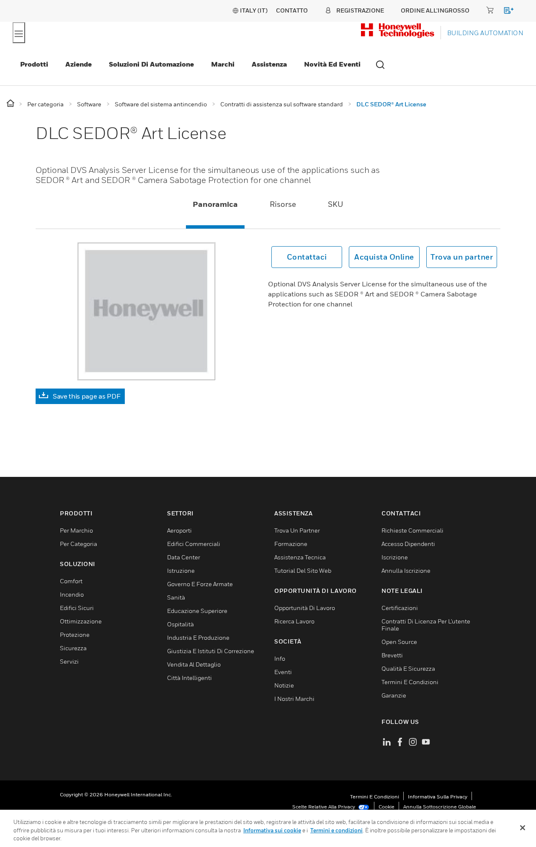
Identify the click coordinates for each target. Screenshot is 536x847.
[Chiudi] (522, 828)
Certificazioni (399, 607)
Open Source (399, 641)
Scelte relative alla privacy (324, 806)
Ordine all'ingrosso (435, 10)
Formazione (290, 543)
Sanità (176, 597)
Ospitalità (180, 624)
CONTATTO (292, 10)
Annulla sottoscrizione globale (439, 806)
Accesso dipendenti (408, 543)
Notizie (284, 685)
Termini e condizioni (374, 796)
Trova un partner (461, 256)
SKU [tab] (335, 204)
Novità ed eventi (332, 64)
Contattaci (307, 256)
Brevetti (392, 655)
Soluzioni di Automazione (151, 64)
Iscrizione (394, 557)
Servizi (69, 661)
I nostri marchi (294, 698)
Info (279, 658)
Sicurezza (73, 647)
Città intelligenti (189, 677)
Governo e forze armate (200, 583)
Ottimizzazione (81, 621)
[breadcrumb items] (11, 103)
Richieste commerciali (412, 530)
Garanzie (393, 695)
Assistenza (269, 64)
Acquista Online (384, 256)
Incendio (72, 594)
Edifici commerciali (193, 543)
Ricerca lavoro (294, 621)
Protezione (75, 634)
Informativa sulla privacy (437, 796)
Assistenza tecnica (300, 557)
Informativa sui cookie (272, 830)
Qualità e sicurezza (408, 668)
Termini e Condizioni (409, 681)
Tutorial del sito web (302, 570)
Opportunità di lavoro (304, 607)
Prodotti (34, 64)
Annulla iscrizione (405, 570)
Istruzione (181, 570)
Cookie (386, 806)
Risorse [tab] (283, 204)
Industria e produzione (198, 637)
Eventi (283, 671)
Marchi (222, 64)
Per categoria (78, 543)
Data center (183, 557)
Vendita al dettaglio (194, 664)
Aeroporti (179, 530)
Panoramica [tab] (215, 204)
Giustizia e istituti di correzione (210, 650)
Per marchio (76, 530)
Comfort (71, 580)
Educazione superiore (197, 610)
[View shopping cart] (504, 12)
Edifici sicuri (77, 607)
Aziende (78, 64)
